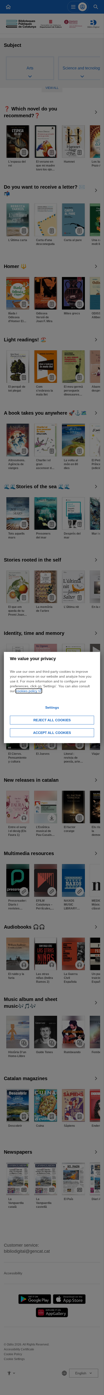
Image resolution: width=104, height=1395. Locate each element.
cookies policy (27, 691)
